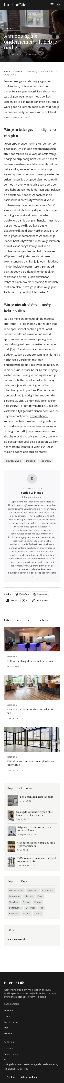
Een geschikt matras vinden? (36, 796)
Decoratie (30, 908)
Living (7, 1016)
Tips (6, 1027)
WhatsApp (24, 594)
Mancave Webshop (18, 939)
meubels (30, 460)
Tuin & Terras (11, 1021)
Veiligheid (13, 902)
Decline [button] (11, 1077)
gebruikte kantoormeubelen (27, 406)
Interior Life (14, 983)
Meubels (29, 896)
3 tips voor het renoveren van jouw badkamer (34, 829)
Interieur (17, 71)
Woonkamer (15, 896)
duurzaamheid (13, 460)
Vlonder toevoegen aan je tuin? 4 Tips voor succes (36, 844)
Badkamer (14, 913)
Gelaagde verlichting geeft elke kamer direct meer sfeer (34, 814)
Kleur (39, 896)
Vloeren (38, 902)
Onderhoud (47, 890)
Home (7, 71)
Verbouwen (32, 890)
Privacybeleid (11, 1054)
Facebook (42, 594)
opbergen (45, 460)
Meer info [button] (22, 1068)
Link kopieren (42, 600)
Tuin (41, 908)
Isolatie (26, 913)
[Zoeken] (58, 4)
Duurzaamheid (16, 890)
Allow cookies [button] (29, 1077)
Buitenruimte (15, 908)
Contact (8, 1048)
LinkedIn (14, 600)
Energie (26, 902)
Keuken (37, 913)
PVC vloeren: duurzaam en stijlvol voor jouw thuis (36, 860)
